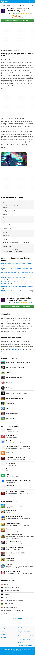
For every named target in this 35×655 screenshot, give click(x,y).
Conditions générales (24, 628)
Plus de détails (17, 618)
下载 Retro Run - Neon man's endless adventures (15, 291)
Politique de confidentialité (25, 636)
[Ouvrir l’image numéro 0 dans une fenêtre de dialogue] (14, 159)
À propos (4, 628)
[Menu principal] (33, 1)
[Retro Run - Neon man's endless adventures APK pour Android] (3, 11)
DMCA (20, 642)
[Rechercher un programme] (30, 1)
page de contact (16, 349)
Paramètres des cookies (25, 645)
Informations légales (24, 639)
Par (11, 13)
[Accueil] (2, 6)
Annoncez (4, 634)
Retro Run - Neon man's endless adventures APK (19, 299)
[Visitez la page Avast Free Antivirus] (17, 16)
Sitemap (3, 637)
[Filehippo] (5, 1)
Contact (3, 631)
